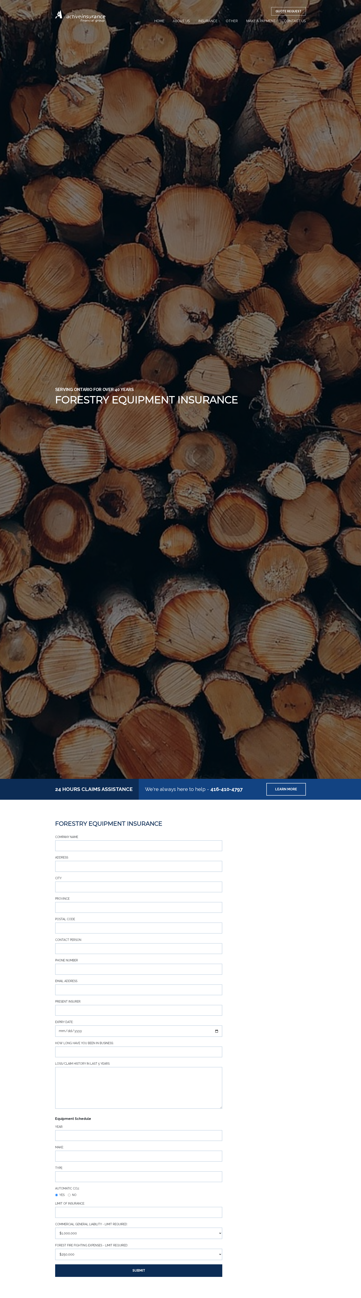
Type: (59, 1168)
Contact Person (68, 940)
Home (159, 21)
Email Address (66, 981)
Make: (59, 1147)
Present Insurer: (68, 1001)
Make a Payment (261, 21)
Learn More (286, 789)
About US (181, 21)
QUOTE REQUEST (288, 11)
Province (62, 898)
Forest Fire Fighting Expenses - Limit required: (91, 1245)
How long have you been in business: (84, 1043)
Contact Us (295, 21)
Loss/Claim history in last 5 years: (82, 1063)
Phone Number (66, 960)
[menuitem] (159, 21)
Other (232, 21)
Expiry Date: (64, 1022)
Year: (59, 1126)
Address (61, 857)
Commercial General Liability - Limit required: (91, 1224)
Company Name (66, 837)
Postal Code (65, 919)
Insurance (207, 21)
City (58, 878)
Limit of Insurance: (70, 1203)
